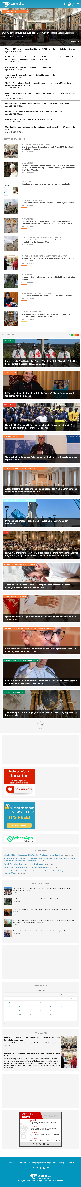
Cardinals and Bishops (13, 437)
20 (40, 1010)
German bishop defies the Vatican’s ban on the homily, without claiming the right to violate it (43, 931)
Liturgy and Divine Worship (15, 596)
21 (51, 1010)
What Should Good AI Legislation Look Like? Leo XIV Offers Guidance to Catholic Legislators (34, 855)
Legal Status (52, 1163)
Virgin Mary (30, 501)
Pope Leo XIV (23, 12)
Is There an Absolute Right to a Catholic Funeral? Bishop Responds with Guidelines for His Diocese (42, 911)
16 (71, 1006)
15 (61, 1006)
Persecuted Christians (31, 200)
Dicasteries (26, 237)
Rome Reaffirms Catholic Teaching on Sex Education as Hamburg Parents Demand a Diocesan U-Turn (47, 241)
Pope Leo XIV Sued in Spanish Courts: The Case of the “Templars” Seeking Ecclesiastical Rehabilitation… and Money (42, 889)
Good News (26, 182)
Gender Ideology (40, 237)
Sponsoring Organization (37, 1163)
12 (30, 1006)
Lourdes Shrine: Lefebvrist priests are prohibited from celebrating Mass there (38, 899)
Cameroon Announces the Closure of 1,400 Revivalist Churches (46, 296)
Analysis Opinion (11, 564)
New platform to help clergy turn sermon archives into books (45, 184)
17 (9, 1010)
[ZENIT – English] (22, 4)
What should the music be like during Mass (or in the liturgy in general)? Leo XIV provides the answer (45, 315)
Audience (22, 1163)
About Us (10, 1163)
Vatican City (9, 405)
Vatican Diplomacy (58, 256)
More (40, 725)
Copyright (61, 1163)
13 (40, 1006)
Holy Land (8, 660)
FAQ (16, 1163)
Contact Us (71, 1163)
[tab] (30, 1115)
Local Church (27, 163)
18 (20, 1010)
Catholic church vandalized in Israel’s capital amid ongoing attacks (47, 203)
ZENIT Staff (20, 36)
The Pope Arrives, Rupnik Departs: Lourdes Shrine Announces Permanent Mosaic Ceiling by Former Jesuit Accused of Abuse (46, 222)
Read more (75, 42)
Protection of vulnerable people (30, 469)
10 (9, 1006)
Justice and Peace (10, 12)
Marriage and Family (26, 564)
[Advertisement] (40, 749)
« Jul (5, 1023)
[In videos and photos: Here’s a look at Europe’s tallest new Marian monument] (41, 512)
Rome (6, 533)
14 (51, 1006)
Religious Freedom (43, 293)
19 (30, 1010)
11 (20, 1006)
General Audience (29, 312)
